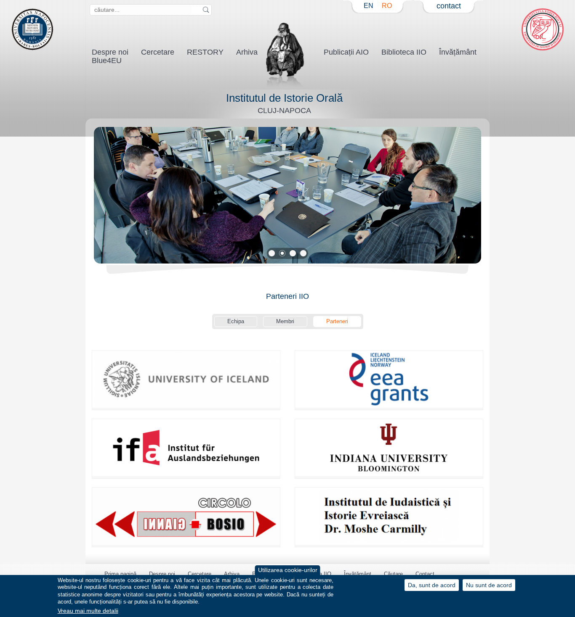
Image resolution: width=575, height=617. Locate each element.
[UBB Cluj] (32, 48)
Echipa (235, 321)
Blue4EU (107, 60)
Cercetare (157, 52)
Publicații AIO (346, 52)
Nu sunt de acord (489, 585)
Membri (285, 321)
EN (368, 5)
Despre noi (162, 574)
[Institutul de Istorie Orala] (286, 85)
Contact (424, 574)
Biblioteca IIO (403, 52)
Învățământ (458, 52)
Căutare (393, 574)
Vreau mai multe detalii (88, 611)
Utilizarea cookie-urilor (287, 570)
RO (387, 5)
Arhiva (247, 52)
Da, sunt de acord (431, 585)
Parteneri (337, 321)
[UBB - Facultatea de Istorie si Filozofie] (543, 48)
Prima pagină (120, 574)
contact (449, 6)
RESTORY (205, 52)
